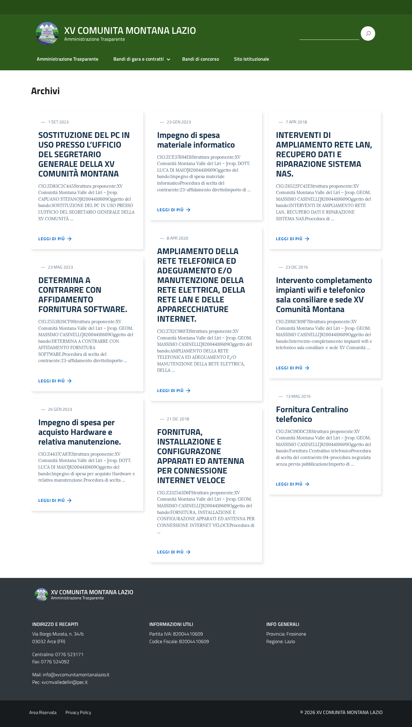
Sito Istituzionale (251, 58)
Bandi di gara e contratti (138, 58)
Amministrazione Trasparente (67, 58)
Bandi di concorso (200, 58)
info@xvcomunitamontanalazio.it (76, 674)
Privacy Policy (78, 712)
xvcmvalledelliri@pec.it (65, 682)
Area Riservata (42, 712)
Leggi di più (52, 238)
